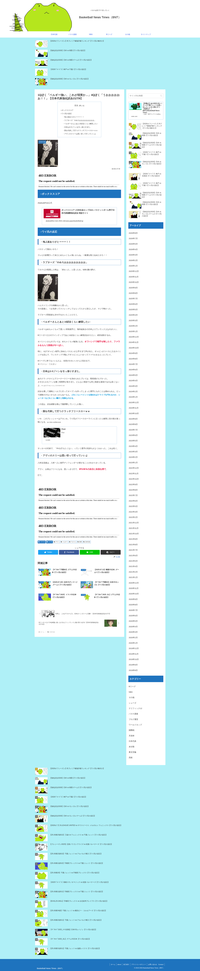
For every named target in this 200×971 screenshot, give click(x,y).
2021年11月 (134, 528)
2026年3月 (133, 255)
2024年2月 (133, 392)
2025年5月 (133, 310)
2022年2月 (133, 517)
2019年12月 (134, 648)
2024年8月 (133, 359)
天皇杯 (131, 736)
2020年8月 (133, 605)
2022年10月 (134, 479)
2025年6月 (133, 304)
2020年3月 (133, 632)
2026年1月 (133, 266)
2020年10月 (134, 594)
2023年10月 (134, 413)
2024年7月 (133, 364)
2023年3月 (133, 452)
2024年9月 (133, 353)
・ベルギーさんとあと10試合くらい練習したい (80, 124)
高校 (130, 757)
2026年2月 (133, 260)
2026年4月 (133, 249)
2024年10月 (134, 348)
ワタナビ (73, 542)
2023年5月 (133, 441)
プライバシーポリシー (138, 964)
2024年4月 (133, 381)
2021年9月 (133, 539)
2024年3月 (133, 386)
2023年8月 (133, 424)
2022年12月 (134, 468)
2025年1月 (133, 331)
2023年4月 (133, 446)
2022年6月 (133, 501)
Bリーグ (132, 686)
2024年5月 (133, 375)
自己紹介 (126, 964)
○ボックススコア (67, 110)
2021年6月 (133, 556)
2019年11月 (134, 654)
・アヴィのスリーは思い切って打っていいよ (79, 134)
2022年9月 (133, 484)
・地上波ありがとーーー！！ (73, 117)
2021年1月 (133, 577)
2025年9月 (133, 288)
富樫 (80, 542)
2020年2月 (133, 638)
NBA (131, 692)
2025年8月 (133, 293)
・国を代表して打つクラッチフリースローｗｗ (80, 130)
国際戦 (131, 730)
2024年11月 (134, 342)
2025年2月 (133, 326)
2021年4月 (133, 566)
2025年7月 (133, 299)
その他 (131, 697)
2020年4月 (133, 627)
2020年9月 (133, 599)
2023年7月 (133, 430)
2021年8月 (133, 545)
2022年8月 (133, 490)
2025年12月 (134, 271)
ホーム (113, 964)
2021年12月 (134, 523)
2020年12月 (134, 583)
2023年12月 (134, 402)
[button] (111, 552)
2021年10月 (134, 534)
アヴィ (57, 542)
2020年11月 (134, 588)
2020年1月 (133, 643)
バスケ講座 (133, 714)
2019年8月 (133, 670)
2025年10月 (134, 282)
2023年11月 (134, 408)
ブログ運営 (133, 719)
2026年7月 (133, 238)
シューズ (132, 703)
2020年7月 (133, 610)
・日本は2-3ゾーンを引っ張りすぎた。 (77, 127)
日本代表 (42, 542)
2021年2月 (133, 572)
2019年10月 (134, 659)
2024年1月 (133, 397)
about (119, 964)
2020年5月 (133, 621)
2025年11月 (134, 277)
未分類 (50, 542)
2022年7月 (133, 495)
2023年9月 (133, 419)
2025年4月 (133, 315)
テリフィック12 (135, 708)
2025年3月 (133, 320)
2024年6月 (133, 370)
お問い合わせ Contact (155, 964)
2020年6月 (133, 616)
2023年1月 (133, 463)
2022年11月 (134, 474)
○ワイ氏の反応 (66, 113)
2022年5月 (133, 506)
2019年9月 (133, 665)
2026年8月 (133, 233)
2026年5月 (133, 244)
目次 (76, 105)
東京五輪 (132, 752)
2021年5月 (133, 561)
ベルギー (65, 542)
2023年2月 (133, 457)
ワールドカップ (135, 725)
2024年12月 (134, 337)
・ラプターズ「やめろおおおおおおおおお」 (79, 120)
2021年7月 (133, 550)
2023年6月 (133, 435)
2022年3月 (133, 512)
